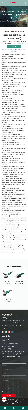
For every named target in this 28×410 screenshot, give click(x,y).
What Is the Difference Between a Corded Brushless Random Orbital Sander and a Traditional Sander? (8, 300)
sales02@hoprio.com (11, 349)
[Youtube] (9, 332)
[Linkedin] (6, 332)
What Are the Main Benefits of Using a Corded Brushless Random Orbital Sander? (20, 283)
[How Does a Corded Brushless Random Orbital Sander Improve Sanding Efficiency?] (7, 274)
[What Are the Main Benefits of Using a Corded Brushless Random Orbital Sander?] (20, 274)
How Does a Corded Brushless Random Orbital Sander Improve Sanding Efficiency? (8, 283)
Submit (9, 395)
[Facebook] (3, 332)
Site (22, 43)
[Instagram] (12, 332)
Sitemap (9, 404)
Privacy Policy (17, 404)
